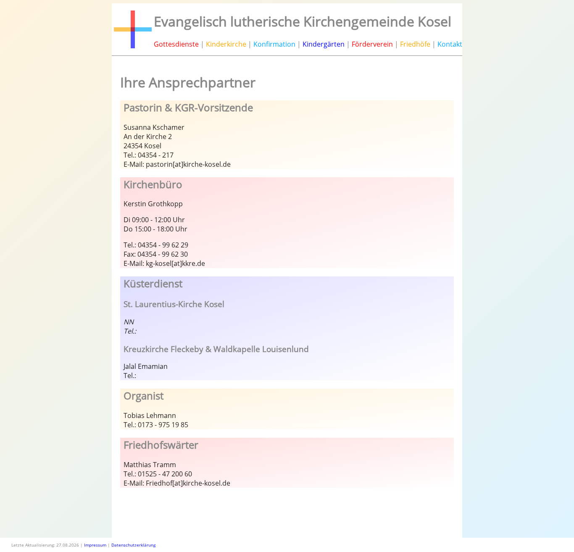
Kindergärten (324, 44)
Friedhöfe (415, 44)
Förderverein (372, 44)
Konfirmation (274, 44)
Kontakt (449, 44)
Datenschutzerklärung (133, 545)
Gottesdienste (176, 44)
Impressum (95, 545)
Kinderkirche (226, 44)
